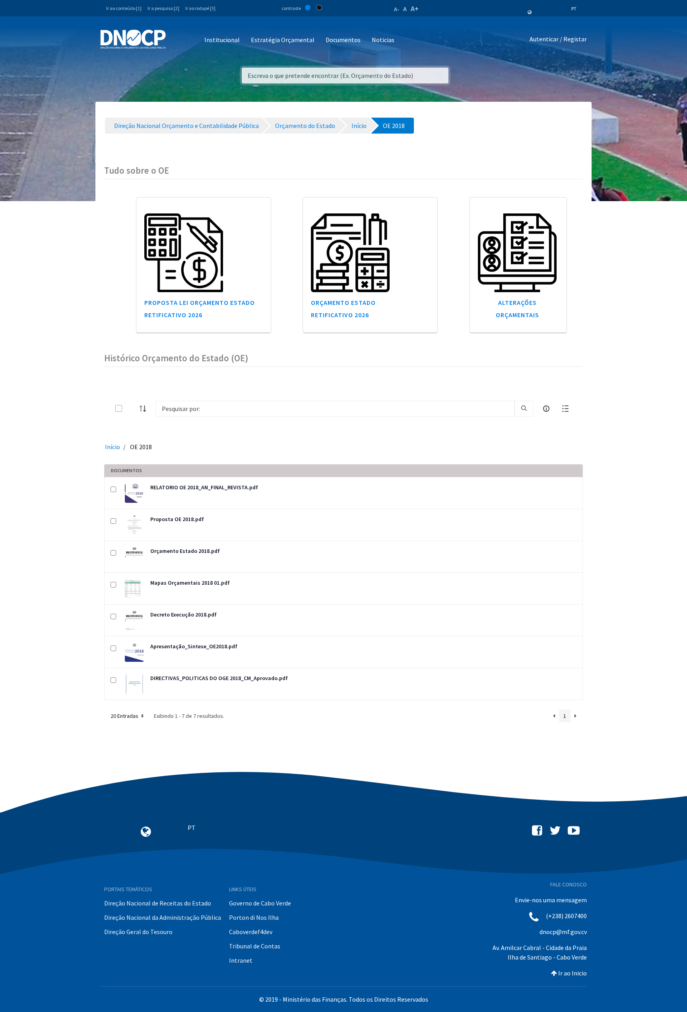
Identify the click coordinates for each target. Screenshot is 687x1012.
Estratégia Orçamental (282, 40)
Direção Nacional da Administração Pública (162, 917)
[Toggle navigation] (176, 40)
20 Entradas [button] (125, 715)
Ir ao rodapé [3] (200, 8)
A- (396, 9)
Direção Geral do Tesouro (138, 932)
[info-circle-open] (546, 408)
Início (112, 447)
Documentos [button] (343, 40)
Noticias (383, 40)
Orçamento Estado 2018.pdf (185, 550)
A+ (415, 8)
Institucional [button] (222, 40)
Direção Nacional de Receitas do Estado (157, 903)
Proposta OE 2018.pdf (177, 519)
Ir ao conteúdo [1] (124, 8)
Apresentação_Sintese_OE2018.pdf (193, 646)
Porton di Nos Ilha (254, 917)
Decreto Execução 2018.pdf (183, 614)
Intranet (240, 960)
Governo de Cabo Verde (260, 903)
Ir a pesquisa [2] (163, 8)
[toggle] (131, 408)
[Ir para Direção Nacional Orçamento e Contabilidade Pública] (133, 39)
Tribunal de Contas (254, 946)
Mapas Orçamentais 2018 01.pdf (190, 582)
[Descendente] (145, 408)
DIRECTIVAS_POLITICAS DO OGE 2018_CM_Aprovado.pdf (219, 678)
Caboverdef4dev (250, 932)
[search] (524, 409)
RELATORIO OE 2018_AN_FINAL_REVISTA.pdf (204, 487)
